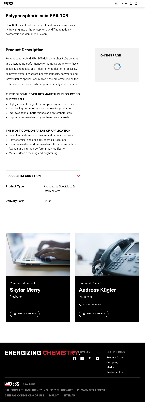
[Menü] (142, 3)
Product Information (23, 176)
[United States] (116, 3)
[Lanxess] (14, 384)
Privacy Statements (92, 390)
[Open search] (136, 3)
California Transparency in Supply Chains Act (39, 390)
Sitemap (69, 395)
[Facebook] (74, 358)
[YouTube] (97, 358)
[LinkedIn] (82, 358)
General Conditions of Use (24, 395)
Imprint (53, 395)
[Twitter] (90, 358)
